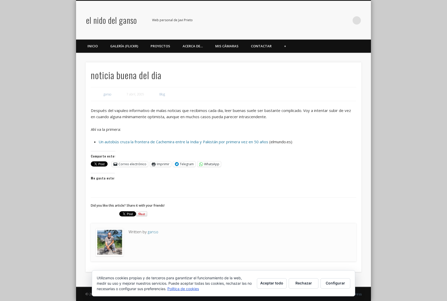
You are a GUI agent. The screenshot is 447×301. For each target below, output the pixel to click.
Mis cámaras (227, 46)
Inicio (92, 46)
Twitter (314, 20)
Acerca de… (193, 46)
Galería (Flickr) (124, 46)
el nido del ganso (111, 20)
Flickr (325, 20)
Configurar (335, 283)
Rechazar (303, 283)
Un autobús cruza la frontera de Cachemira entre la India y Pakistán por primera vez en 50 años (183, 141)
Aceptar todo (271, 283)
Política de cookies (183, 289)
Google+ (335, 20)
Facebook (304, 20)
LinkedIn (346, 20)
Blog (162, 94)
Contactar (261, 46)
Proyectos (160, 46)
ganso (107, 94)
